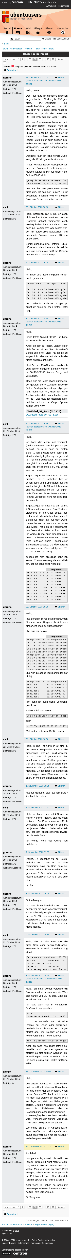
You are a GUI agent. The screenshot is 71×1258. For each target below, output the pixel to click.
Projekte (28, 49)
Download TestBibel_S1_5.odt (42, 414)
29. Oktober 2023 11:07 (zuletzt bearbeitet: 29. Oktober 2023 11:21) (43, 80)
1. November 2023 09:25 (37, 786)
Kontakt (12, 1243)
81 (13, 1083)
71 (53, 59)
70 (48, 59)
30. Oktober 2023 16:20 (37, 262)
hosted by (7, 2)
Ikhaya (38, 28)
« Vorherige (10, 59)
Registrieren (63, 6)
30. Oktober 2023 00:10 (37, 207)
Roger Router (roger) (44, 49)
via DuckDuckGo (61, 39)
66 (30, 59)
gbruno (7, 77)
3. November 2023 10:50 (37, 934)
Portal (7, 28)
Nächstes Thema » (59, 1220)
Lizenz (5, 1243)
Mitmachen (62, 28)
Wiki (28, 28)
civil (5, 207)
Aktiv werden (16, 49)
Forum (18, 28)
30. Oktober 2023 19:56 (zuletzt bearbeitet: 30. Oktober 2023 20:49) (43, 426)
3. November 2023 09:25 (37, 893)
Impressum (35, 1243)
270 (14, 219)
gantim (7, 1071)
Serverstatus (47, 1243)
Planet (49, 28)
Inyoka (16, 1230)
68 (40, 59)
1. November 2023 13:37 (37, 807)
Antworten (11, 70)
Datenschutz (23, 1243)
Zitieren (61, 77)
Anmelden (51, 6)
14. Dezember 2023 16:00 (38, 1071)
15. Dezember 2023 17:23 (38, 1146)
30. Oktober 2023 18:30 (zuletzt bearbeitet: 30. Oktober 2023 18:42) (43, 321)
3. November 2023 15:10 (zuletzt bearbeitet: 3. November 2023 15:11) (44, 978)
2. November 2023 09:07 (37, 852)
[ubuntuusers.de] (22, 17)
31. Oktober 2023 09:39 (37, 607)
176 (14, 89)
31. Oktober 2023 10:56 (37, 739)
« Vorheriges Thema (37, 1220)
